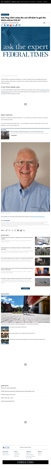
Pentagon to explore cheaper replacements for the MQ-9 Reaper (16, 278)
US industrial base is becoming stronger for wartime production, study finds (16, 248)
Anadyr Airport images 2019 (7, 401)
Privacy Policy (5, 453)
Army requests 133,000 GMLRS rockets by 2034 (17, 327)
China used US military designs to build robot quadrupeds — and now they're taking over (20, 324)
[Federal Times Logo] (15, 1)
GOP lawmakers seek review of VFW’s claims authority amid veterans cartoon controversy (17, 268)
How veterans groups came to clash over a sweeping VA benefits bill (17, 258)
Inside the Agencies (25, 1)
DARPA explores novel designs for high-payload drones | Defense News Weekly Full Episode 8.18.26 (27, 339)
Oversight (45, 1)
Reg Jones (4, 22)
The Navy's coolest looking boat (8, 388)
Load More (25, 288)
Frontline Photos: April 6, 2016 (8, 394)
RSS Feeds (16, 456)
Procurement (32, 1)
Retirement (5, 14)
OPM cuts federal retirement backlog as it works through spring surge (26, 131)
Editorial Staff (29, 457)
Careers (39, 454)
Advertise (28, 453)
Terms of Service (6, 454)
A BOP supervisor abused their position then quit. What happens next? (17, 391)
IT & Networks (39, 1)
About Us (40, 453)
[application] (25, 309)
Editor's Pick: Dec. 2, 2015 (7, 398)
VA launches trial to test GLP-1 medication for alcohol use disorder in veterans (17, 238)
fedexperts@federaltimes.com (38, 216)
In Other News (5, 235)
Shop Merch (16, 454)
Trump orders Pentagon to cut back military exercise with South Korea (22, 333)
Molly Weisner (14, 135)
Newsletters (16, 453)
